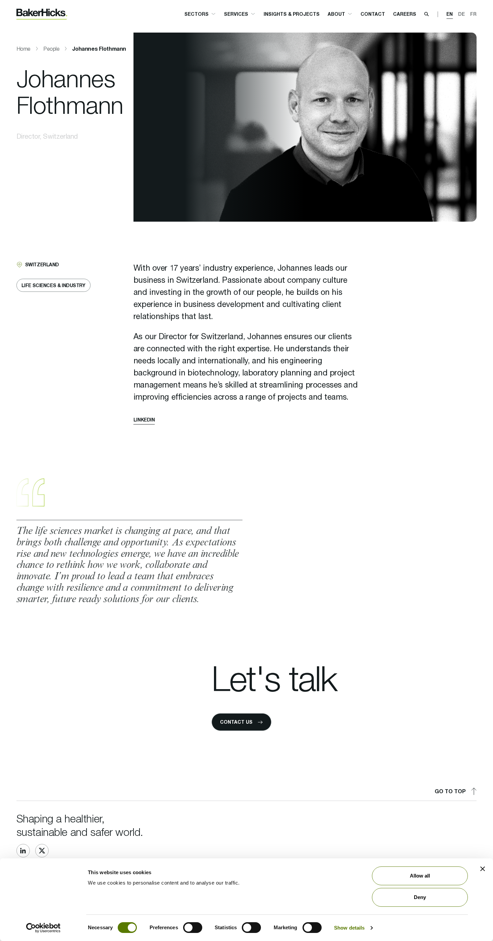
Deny (420, 897)
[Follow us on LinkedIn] (23, 850)
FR (473, 14)
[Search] (426, 14)
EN (449, 14)
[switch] (192, 927)
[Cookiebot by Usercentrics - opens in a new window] (43, 928)
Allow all (420, 876)
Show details (349, 928)
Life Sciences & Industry (53, 285)
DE (461, 14)
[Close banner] (482, 868)
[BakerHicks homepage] (41, 14)
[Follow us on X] (42, 850)
